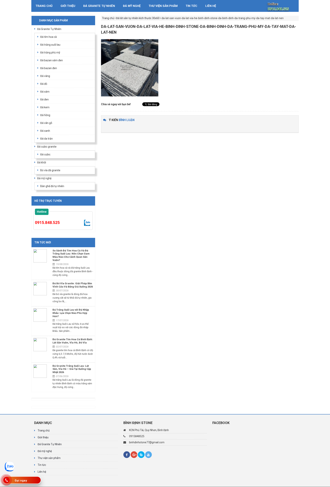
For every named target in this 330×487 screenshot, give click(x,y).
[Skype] (141, 454)
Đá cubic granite (47, 146)
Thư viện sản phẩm (163, 6)
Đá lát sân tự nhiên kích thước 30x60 (137, 18)
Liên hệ (210, 6)
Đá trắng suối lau (50, 44)
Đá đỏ (43, 83)
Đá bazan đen (48, 68)
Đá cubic (45, 154)
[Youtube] (148, 454)
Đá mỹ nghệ (132, 6)
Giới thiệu (68, 6)
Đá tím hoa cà (48, 36)
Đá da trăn (46, 138)
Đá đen (44, 99)
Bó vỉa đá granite (50, 170)
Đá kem (44, 107)
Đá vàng (45, 76)
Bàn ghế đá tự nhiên (52, 186)
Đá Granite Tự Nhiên (99, 6)
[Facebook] (126, 454)
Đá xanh (45, 130)
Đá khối (41, 162)
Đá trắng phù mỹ (50, 52)
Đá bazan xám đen (51, 60)
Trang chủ (44, 6)
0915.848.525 (47, 222)
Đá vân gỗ (46, 122)
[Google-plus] (134, 454)
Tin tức (191, 6)
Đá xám (44, 91)
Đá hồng (45, 115)
